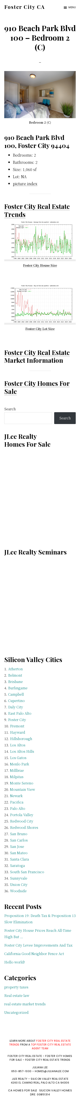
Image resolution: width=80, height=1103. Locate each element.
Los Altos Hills (22, 751)
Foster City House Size (40, 265)
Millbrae (17, 770)
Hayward (17, 732)
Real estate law (16, 995)
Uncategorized (16, 1012)
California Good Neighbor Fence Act (34, 953)
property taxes (16, 987)
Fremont (17, 726)
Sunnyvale (18, 878)
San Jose (17, 846)
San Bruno (18, 833)
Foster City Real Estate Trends (37, 210)
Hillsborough (21, 738)
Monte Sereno (21, 783)
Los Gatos (18, 757)
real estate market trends (25, 1004)
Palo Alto (17, 808)
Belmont (15, 675)
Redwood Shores (24, 827)
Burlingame (18, 688)
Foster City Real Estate (37, 352)
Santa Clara (19, 859)
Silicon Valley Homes (55, 1090)
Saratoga (17, 865)
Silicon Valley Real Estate (49, 1079)
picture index (25, 183)
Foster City (17, 719)
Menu (72, 7)
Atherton (15, 668)
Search (10, 408)
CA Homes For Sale (22, 1090)
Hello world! (14, 962)
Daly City (15, 707)
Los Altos (17, 745)
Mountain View (22, 789)
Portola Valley (21, 814)
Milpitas (16, 776)
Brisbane (15, 681)
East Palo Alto (19, 713)
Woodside (18, 890)
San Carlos (19, 840)
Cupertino (16, 700)
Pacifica (16, 802)
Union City (19, 884)
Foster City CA (24, 6)
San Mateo (19, 852)
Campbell (16, 694)
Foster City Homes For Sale (37, 387)
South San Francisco (27, 871)
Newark (16, 795)
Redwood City (21, 821)
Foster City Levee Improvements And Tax (38, 945)
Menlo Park (19, 764)
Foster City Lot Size (40, 329)
